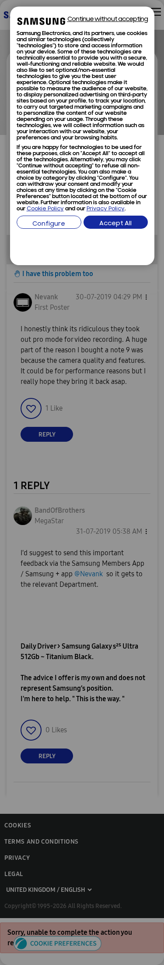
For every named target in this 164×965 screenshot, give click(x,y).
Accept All (115, 223)
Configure (48, 224)
